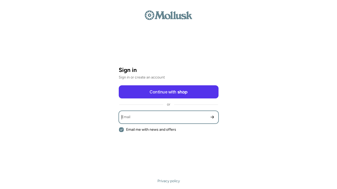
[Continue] (212, 117)
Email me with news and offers (151, 129)
